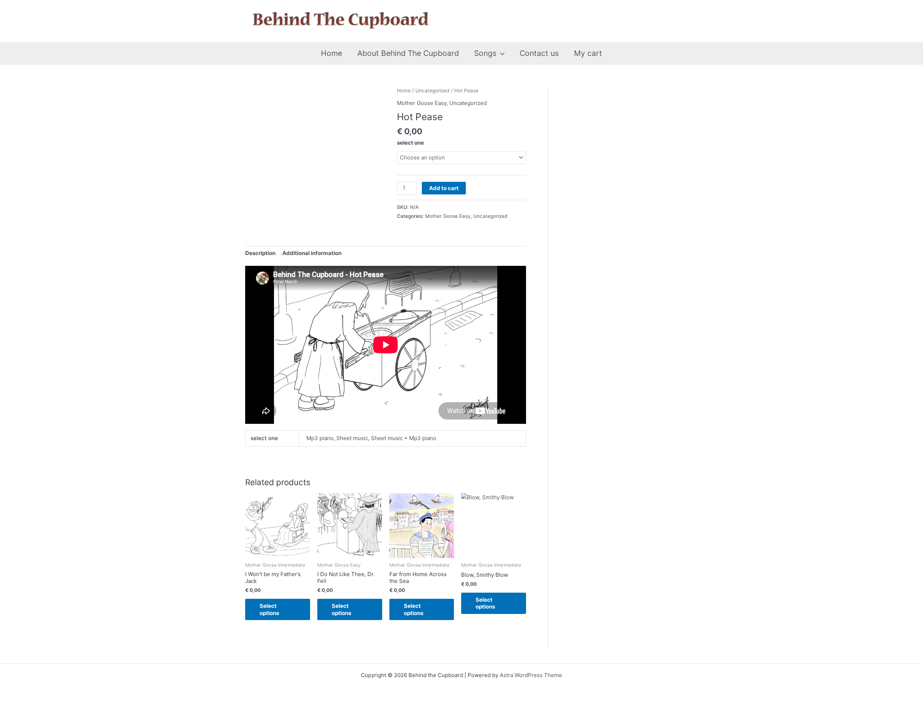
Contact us (539, 53)
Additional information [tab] (311, 253)
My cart (588, 53)
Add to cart (444, 188)
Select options (269, 609)
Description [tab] (260, 253)
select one (410, 142)
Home (331, 53)
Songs (485, 53)
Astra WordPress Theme (531, 675)
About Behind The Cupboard (408, 53)
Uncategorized (432, 90)
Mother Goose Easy (421, 103)
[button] (500, 53)
